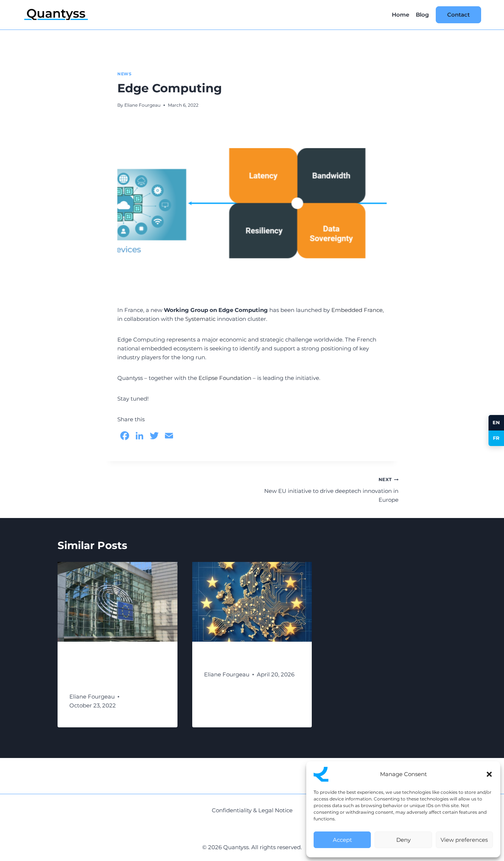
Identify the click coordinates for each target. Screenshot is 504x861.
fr (496, 438)
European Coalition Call (249, 659)
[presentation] (117, 602)
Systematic (200, 318)
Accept (342, 839)
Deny (403, 839)
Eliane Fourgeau (142, 105)
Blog (422, 14)
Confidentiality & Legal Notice (252, 810)
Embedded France (357, 309)
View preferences (464, 839)
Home (400, 14)
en (496, 422)
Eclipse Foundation (225, 377)
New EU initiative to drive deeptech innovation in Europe (331, 490)
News (124, 74)
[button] (489, 774)
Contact (458, 14)
